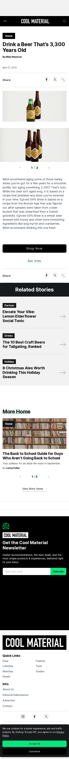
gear (6, 661)
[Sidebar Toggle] (5, 21)
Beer (30, 260)
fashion (40, 661)
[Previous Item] (20, 167)
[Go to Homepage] (35, 21)
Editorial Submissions (15, 695)
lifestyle (8, 666)
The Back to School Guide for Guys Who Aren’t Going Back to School (33, 455)
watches (8, 671)
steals (6, 676)
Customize (34, 751)
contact (7, 706)
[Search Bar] (64, 21)
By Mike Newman (12, 56)
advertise (9, 700)
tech (39, 666)
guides (40, 671)
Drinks (37, 260)
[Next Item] (49, 167)
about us (8, 689)
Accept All (34, 743)
